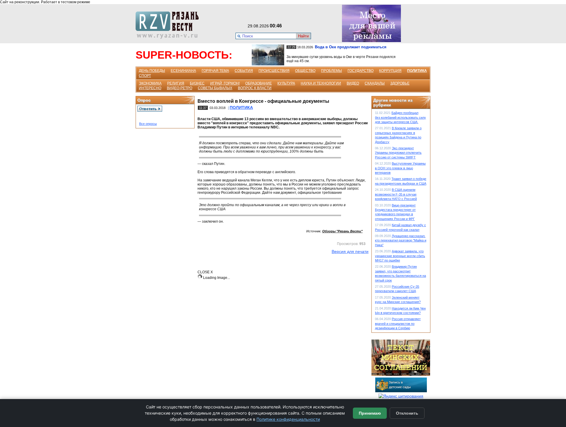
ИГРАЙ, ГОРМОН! (225, 83)
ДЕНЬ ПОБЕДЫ (152, 71)
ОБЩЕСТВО (305, 71)
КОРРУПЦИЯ (390, 71)
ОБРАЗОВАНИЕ (258, 83)
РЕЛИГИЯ (175, 83)
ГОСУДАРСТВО (361, 71)
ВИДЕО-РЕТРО (179, 88)
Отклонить (407, 413)
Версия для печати (350, 251)
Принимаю (370, 413)
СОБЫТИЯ (244, 71)
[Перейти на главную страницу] (169, 37)
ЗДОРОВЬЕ (399, 83)
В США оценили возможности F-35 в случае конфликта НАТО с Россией (396, 194)
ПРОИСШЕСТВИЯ (274, 71)
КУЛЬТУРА (286, 83)
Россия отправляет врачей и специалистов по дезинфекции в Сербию (398, 323)
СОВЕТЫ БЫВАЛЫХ (215, 88)
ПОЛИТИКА (417, 71)
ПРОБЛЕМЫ (331, 71)
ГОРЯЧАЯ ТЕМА (215, 71)
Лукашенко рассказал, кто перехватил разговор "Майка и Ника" (400, 240)
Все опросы (148, 123)
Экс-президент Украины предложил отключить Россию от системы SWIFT (398, 152)
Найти (303, 36)
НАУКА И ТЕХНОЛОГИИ (321, 83)
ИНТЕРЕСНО (150, 88)
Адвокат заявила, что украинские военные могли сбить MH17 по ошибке (400, 255)
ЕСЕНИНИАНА (183, 71)
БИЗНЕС (197, 83)
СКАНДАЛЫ (375, 83)
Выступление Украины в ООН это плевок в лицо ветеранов (400, 168)
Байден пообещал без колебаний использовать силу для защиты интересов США (400, 117)
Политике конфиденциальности (288, 419)
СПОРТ (145, 76)
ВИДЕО (353, 83)
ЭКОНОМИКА (150, 83)
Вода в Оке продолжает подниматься (350, 47)
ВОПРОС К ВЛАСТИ (255, 88)
